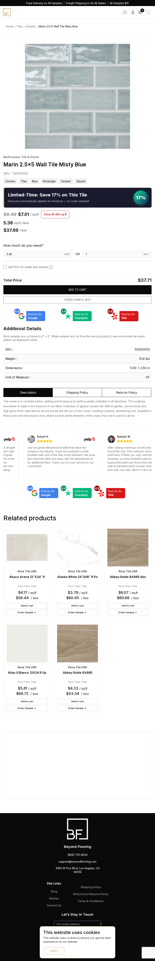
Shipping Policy (91, 887)
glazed (80, 181)
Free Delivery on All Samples (44, 3)
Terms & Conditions (91, 901)
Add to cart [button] (27, 605)
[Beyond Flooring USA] (7, 12)
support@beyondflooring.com (77, 861)
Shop (54, 891)
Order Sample (25, 612)
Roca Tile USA (27, 571)
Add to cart (77, 289)
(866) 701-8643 (77, 854)
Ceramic (31, 26)
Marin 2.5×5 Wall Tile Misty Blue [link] (58, 26)
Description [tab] (28, 392)
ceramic (66, 181)
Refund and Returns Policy (90, 894)
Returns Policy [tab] (126, 392)
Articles (54, 898)
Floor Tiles (24, 586)
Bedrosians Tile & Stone (21, 157)
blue (35, 181)
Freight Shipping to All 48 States (86, 3)
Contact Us (54, 905)
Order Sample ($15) (77, 299)
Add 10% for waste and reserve (28, 267)
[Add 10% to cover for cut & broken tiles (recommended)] (51, 267)
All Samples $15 (119, 3)
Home (9, 26)
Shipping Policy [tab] (77, 392)
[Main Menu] (148, 12)
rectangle (49, 181)
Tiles (19, 26)
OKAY (53, 951)
